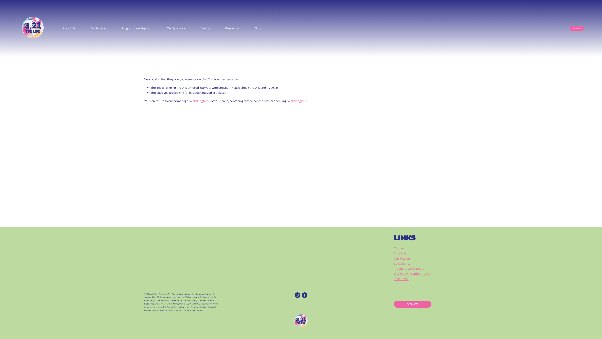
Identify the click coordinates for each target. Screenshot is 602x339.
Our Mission (99, 28)
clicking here (201, 101)
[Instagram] (297, 295)
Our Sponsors (176, 28)
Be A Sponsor (403, 263)
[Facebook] (304, 295)
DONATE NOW (577, 28)
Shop (258, 28)
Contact (399, 248)
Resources (232, 28)
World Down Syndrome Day (412, 273)
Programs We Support (409, 268)
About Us (69, 28)
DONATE (412, 304)
